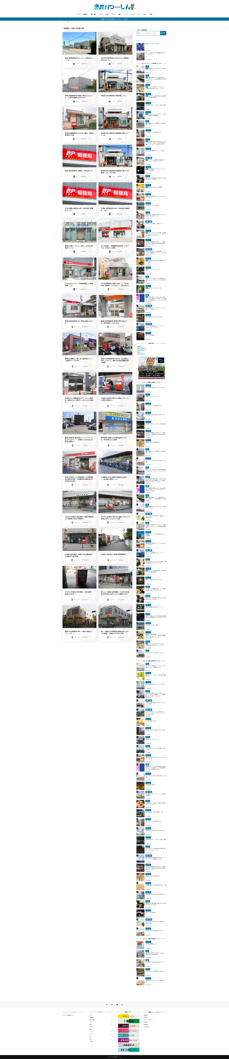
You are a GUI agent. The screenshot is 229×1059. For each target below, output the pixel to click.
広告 (145, 14)
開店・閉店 (93, 14)
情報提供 (85, 14)
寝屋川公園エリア (141, 353)
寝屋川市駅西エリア (141, 348)
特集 (107, 14)
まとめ (113, 14)
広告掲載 (146, 1024)
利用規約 (146, 1017)
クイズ (133, 14)
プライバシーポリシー (149, 1020)
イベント (126, 14)
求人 (139, 14)
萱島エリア (139, 352)
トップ (78, 14)
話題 (119, 14)
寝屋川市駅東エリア (141, 350)
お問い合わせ (147, 1027)
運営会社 (146, 1022)
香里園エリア (140, 346)
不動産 (150, 14)
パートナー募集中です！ (68, 1015)
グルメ (101, 14)
